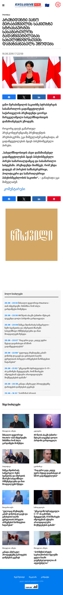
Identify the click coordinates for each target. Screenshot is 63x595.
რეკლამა (33, 577)
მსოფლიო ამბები (9, 431)
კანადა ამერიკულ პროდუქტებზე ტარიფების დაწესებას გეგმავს (27, 385)
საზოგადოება (39, 507)
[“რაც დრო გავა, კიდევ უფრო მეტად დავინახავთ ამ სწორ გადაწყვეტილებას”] (47, 456)
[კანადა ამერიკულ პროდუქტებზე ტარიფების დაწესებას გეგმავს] (15, 538)
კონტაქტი (45, 577)
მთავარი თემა (7, 507)
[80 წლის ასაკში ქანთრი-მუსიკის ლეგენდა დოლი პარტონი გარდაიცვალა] (47, 421)
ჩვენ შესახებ (19, 577)
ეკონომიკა (38, 466)
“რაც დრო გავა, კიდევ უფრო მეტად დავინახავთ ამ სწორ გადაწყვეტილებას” (25, 343)
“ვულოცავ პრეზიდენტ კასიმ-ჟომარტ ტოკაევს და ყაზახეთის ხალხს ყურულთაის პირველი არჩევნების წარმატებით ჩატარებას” (27, 357)
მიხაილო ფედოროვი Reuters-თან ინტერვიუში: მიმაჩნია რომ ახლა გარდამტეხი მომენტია (27, 306)
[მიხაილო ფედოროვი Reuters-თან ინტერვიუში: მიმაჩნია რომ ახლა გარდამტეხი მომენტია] (15, 421)
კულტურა (37, 431)
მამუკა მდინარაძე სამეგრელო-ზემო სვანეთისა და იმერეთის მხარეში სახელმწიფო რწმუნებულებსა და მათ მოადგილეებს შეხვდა (27, 329)
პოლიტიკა (6, 15)
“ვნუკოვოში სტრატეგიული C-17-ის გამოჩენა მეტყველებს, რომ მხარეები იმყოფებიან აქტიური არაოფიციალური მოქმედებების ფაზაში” (27, 373)
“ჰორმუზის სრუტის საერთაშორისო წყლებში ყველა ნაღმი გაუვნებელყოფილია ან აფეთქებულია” (46, 557)
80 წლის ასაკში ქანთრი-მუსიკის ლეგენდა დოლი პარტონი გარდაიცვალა (27, 317)
